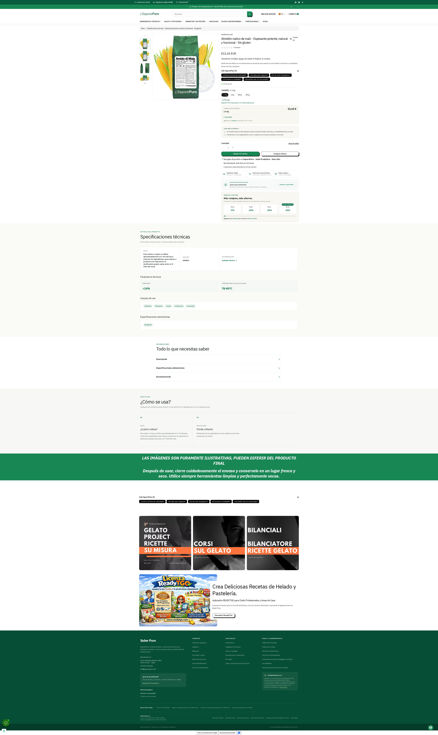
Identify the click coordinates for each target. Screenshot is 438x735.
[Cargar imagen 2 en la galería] (145, 55)
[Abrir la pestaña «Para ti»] (430, 727)
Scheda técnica (229, 260)
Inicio (143, 28)
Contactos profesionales (148, 696)
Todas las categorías (199, 643)
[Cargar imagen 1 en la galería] (145, 43)
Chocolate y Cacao (198, 655)
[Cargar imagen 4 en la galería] (145, 80)
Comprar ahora (280, 154)
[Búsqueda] (249, 14)
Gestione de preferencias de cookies (275, 668)
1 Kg (232, 95)
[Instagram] (296, 2)
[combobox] (212, 14)
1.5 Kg (225, 95)
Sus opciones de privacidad (227, 732)
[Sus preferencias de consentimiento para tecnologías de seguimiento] (4, 731)
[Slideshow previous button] (157, 511)
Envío (241, 59)
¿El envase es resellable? (232, 79)
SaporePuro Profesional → (151, 683)
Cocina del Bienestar (199, 663)
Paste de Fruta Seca (199, 659)
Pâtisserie (195, 651)
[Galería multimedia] (165, 543)
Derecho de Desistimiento (271, 655)
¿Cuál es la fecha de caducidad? (234, 75)
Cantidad (225, 143)
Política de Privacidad (269, 643)
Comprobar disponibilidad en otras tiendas (240, 167)
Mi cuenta (229, 659)
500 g (240, 95)
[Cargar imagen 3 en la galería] (145, 68)
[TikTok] (302, 2)
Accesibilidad (266, 663)
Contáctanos (230, 643)
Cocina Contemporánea (200, 668)
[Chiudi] (298, 6)
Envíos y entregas (231, 651)
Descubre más (283, 687)
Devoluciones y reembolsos (235, 655)
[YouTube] (299, 2)
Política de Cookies (268, 647)
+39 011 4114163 (146, 666)
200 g (247, 95)
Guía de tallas (293, 143)
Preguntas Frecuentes (233, 647)
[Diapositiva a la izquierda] (144, 35)
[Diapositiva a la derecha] (144, 83)
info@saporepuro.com (148, 669)
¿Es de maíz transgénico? (280, 75)
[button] (141, 6)
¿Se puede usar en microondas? (257, 79)
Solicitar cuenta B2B (287, 184)
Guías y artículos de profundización (238, 663)
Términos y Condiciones (270, 651)
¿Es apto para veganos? (259, 75)
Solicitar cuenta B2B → (148, 693)
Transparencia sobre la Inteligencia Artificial (277, 659)
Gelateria (195, 647)
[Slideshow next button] (281, 511)
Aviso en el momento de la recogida (207, 732)
